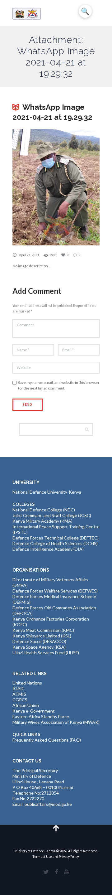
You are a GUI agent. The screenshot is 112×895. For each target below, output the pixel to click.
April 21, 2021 (29, 255)
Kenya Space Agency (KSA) (39, 647)
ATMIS (19, 694)
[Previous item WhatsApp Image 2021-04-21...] (34, 187)
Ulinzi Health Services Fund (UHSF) (45, 652)
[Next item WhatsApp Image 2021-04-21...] (78, 187)
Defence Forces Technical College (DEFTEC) (55, 537)
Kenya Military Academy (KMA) (42, 521)
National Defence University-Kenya (46, 492)
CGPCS (19, 699)
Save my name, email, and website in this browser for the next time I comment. (59, 385)
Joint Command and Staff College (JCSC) (51, 515)
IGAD (18, 688)
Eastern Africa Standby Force (40, 716)
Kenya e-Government (33, 711)
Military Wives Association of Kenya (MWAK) (56, 722)
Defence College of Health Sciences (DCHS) (55, 543)
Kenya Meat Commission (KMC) (43, 630)
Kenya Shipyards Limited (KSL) (41, 635)
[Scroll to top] (56, 828)
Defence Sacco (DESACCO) (39, 641)
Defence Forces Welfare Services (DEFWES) (55, 590)
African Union (25, 705)
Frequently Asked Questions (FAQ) (46, 740)
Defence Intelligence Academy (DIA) (48, 549)
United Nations (27, 682)
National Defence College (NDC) (43, 509)
